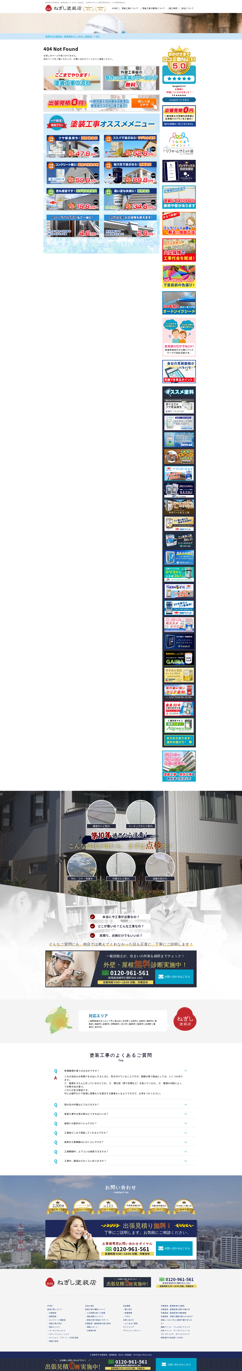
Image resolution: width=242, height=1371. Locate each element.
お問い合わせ (128, 1320)
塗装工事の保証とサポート (98, 1320)
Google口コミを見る (179, 99)
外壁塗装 (52, 1313)
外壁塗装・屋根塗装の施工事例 (98, 1323)
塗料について (54, 1327)
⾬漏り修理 (53, 1341)
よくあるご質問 (131, 1323)
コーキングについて (57, 1330)
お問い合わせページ (83, 58)
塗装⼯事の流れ (55, 1323)
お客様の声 (91, 1330)
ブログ (127, 1316)
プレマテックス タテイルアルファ (175, 1334)
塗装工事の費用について (153, 8)
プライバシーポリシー (132, 1330)
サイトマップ (128, 1327)
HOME (115, 8)
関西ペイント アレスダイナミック (175, 1327)
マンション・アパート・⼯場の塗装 (63, 1337)
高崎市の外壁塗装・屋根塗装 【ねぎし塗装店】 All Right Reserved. (122, 1354)
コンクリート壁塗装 (57, 1320)
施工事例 (173, 8)
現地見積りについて (95, 1316)
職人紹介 (128, 1309)
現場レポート (92, 1327)
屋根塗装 (52, 1316)
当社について (187, 8)
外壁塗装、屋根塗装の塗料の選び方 (175, 1309)
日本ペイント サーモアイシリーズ (175, 1330)
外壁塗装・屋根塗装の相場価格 (173, 1313)
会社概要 (126, 1305)
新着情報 (128, 1313)
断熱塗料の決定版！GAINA (172, 1337)
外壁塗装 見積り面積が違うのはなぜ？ (177, 1316)
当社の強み (89, 1305)
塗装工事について (130, 8)
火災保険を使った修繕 (96, 1313)
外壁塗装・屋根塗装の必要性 (173, 1305)
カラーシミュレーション (59, 1334)
